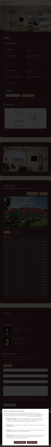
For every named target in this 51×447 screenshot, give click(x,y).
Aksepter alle (32, 442)
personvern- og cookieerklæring (35, 415)
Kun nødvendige (19, 442)
